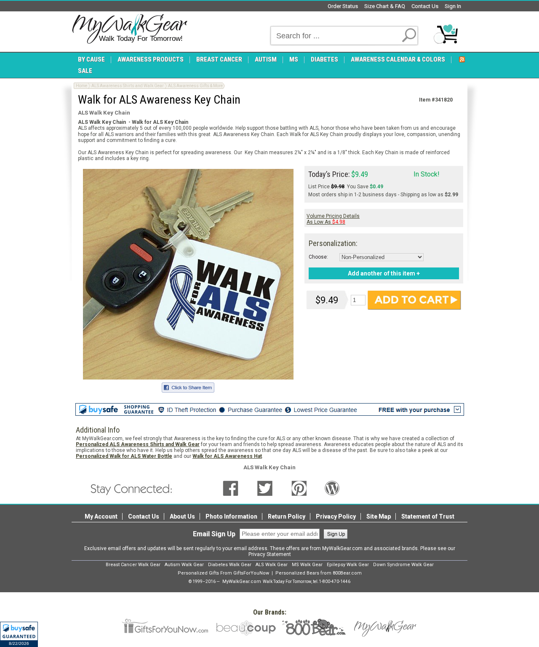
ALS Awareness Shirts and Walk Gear (127, 85)
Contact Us (424, 6)
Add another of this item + (384, 273)
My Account (101, 516)
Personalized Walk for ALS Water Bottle (124, 456)
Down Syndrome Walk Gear (403, 564)
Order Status (343, 6)
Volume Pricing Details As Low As (333, 219)
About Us (182, 516)
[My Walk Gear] (129, 29)
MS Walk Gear (307, 564)
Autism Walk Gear (184, 564)
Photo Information (231, 516)
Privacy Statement (269, 554)
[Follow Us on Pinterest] (299, 488)
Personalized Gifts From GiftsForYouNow (223, 573)
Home (81, 85)
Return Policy (286, 516)
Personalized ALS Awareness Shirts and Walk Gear (138, 444)
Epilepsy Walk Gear (348, 564)
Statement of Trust (427, 516)
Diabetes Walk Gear (229, 564)
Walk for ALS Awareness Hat (227, 456)
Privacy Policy (336, 516)
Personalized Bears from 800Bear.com (318, 573)
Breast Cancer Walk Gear (133, 564)
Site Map (378, 516)
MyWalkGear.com (241, 581)
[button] (19, 634)
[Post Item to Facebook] (188, 386)
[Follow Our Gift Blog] (332, 488)
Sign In (453, 6)
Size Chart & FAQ (384, 6)
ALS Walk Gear (272, 564)
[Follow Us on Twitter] (265, 488)
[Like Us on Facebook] (230, 488)
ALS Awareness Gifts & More (195, 85)
